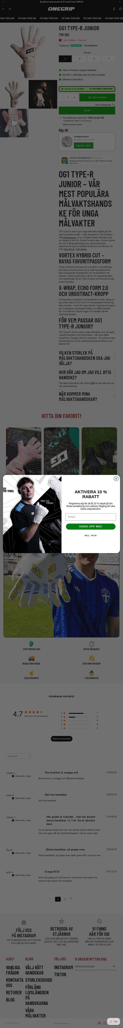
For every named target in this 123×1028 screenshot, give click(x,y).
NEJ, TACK (91, 536)
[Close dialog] (116, 478)
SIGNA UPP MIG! (90, 526)
